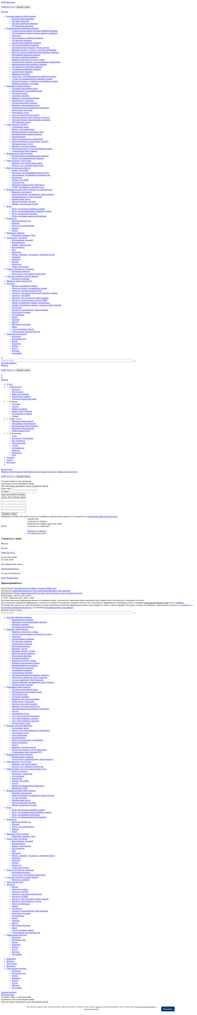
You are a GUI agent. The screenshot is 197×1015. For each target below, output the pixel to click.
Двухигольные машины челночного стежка (32, 634)
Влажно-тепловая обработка (19, 725)
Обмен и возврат (19, 409)
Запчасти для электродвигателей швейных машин (35, 293)
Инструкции (17, 392)
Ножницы (16, 252)
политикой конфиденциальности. (102, 516)
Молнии (15, 223)
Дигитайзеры (18, 776)
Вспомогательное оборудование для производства (29, 189)
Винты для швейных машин (25, 286)
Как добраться (18, 441)
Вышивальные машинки (23, 19)
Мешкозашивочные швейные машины (29, 64)
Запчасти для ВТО (20, 892)
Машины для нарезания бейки (26, 98)
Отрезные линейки (20, 96)
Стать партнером (40, 591)
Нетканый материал (21, 271)
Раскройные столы (20, 112)
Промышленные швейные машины (22, 28)
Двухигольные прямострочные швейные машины (34, 33)
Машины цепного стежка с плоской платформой (34, 50)
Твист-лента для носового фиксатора (29, 274)
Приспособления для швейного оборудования (33, 194)
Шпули (15, 322)
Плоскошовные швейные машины (27, 38)
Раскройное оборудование (18, 86)
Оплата (15, 406)
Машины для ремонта (22, 192)
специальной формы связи (156, 603)
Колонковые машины (21, 656)
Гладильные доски (20, 127)
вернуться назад (38, 533)
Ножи (14, 327)
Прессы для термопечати (23, 129)
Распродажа (6, 469)
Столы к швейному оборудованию (27, 680)
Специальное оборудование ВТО (27, 752)
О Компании (15, 433)
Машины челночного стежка (25, 632)
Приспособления (19, 742)
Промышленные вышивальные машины (30, 156)
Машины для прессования (24, 146)
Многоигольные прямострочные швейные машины (35, 52)
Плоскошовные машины (23, 639)
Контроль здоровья (20, 278)
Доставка (16, 404)
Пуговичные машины (22, 40)
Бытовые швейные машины (19, 617)
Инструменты (18, 247)
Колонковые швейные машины (26, 55)
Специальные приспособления (26, 331)
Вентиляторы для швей (22, 240)
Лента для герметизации (23, 226)
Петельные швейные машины (25, 45)
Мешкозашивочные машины (25, 665)
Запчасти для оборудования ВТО (27, 290)
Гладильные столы (20, 733)
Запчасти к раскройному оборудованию (30, 310)
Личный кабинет (9, 363)
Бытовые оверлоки (20, 21)
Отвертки (16, 257)
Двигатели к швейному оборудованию (29, 677)
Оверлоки (16, 35)
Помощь (13, 401)
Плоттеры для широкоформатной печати (30, 173)
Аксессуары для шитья (16, 238)
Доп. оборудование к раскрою (25, 721)
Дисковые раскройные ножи (25, 88)
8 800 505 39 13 (8, 7)
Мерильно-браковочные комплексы (28, 185)
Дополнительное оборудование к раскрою (31, 120)
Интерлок (16, 336)
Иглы (8, 206)
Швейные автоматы (21, 74)
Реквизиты (17, 453)
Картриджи (17, 177)
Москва (4, 365)
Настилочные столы (21, 122)
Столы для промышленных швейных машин (32, 79)
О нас (14, 436)
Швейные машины (20, 624)
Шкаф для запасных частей (24, 805)
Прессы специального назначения (27, 139)
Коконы (15, 228)
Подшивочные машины (23, 668)
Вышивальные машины (23, 620)
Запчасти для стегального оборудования (30, 298)
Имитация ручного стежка (24, 660)
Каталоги (16, 389)
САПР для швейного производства (28, 187)
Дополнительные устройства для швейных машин (35, 81)
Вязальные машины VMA (24, 235)
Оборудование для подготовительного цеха (26, 769)
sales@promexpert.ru (10, 569)
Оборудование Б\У (14, 882)
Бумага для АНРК (20, 170)
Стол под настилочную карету (26, 115)
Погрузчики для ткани (22, 110)
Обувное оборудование (22, 685)
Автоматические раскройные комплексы (30, 108)
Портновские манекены (23, 26)
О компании (17, 591)
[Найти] (135, 613)
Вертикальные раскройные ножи (27, 91)
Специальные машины (22, 71)
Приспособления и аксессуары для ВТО (30, 141)
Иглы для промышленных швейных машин (32, 211)
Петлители (17, 307)
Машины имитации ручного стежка (28, 59)
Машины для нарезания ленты (26, 105)
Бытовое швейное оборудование (21, 16)
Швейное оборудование (23, 421)
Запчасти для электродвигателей (27, 894)
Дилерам (10, 457)
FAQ (14, 455)
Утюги (15, 745)
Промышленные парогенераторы (27, 134)
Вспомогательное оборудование (21, 790)
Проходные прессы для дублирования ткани (32, 148)
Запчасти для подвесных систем (26, 901)
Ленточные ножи (20, 93)
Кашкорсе (16, 343)
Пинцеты (16, 259)
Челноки (16, 319)
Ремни (15, 317)
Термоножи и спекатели (23, 100)
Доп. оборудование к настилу (25, 718)
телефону (180, 603)
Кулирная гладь (19, 339)
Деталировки (52, 593)
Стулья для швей (19, 798)
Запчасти (10, 283)
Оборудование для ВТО (17, 124)
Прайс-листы (16, 419)
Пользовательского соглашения (58, 607)
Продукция (11, 963)
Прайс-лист (51, 588)
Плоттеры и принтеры (22, 774)
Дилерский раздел (74, 593)
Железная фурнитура (21, 221)
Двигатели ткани (19, 889)
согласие (98, 1007)
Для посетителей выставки (24, 399)
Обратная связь (19, 443)
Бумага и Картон (19, 771)
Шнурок (15, 351)
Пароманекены (19, 136)
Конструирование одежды (18, 168)
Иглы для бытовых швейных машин (28, 209)
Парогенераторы (19, 735)
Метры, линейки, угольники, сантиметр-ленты (33, 254)
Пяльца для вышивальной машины (28, 158)
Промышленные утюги (22, 144)
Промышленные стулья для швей (27, 197)
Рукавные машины (20, 658)
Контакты (10, 462)
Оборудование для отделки (18, 161)
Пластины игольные (21, 312)
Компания (11, 959)
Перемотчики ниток (21, 199)
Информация (16, 387)
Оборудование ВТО (21, 431)
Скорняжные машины (22, 670)
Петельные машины (21, 646)
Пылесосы (16, 264)
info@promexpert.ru (9, 578)
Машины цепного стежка (23, 651)
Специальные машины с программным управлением (36, 62)
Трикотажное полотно (16, 334)
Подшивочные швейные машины (27, 67)
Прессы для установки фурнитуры (27, 165)
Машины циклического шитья (26, 663)
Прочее (15, 262)
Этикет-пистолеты (20, 266)
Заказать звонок (23, 7)
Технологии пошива (21, 396)
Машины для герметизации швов (27, 163)
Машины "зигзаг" (20, 648)
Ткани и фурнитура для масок (20, 269)
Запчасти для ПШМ (21, 295)
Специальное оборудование (24, 151)
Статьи (15, 445)
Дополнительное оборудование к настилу (31, 117)
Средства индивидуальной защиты (22, 276)
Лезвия (15, 906)
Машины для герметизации (24, 764)
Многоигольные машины (23, 653)
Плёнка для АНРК (20, 180)
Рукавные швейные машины (25, 57)
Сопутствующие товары (23, 329)
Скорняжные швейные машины (26, 69)
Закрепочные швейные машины (26, 43)
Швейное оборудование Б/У (19, 281)
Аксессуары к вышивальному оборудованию (32, 759)
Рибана (15, 346)
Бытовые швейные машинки (25, 23)
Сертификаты (18, 448)
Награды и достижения (22, 438)
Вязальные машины (15, 233)
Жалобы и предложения (59, 591)
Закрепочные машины (22, 644)
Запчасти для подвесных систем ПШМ (29, 300)
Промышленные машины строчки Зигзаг (30, 47)
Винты (15, 887)
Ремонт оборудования (22, 411)
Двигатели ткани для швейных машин (29, 288)
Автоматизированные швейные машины (30, 675)
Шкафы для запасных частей (25, 204)
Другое (15, 711)
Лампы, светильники (21, 245)
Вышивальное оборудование (19, 153)
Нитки (15, 230)
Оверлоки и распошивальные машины (29, 622)
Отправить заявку (9, 514)
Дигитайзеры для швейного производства (31, 175)
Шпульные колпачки (21, 324)
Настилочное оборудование (24, 103)
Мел (14, 250)
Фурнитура (11, 218)
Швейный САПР (19, 788)
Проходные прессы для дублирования (29, 750)
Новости (16, 450)
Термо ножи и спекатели (23, 701)
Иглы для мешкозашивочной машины (29, 216)
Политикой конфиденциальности (16, 607)
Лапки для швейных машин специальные (31, 303)
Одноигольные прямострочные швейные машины (35, 31)
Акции (9, 460)
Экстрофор (17, 353)
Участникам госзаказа (22, 413)
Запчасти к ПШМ (20, 896)
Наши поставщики (20, 394)
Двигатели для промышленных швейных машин (34, 76)
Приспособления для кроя (24, 201)
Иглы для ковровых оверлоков (26, 814)
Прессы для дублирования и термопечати (31, 730)
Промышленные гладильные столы (28, 132)
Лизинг (15, 416)
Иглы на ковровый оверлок (24, 213)
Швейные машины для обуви (25, 83)
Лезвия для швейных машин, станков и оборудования (36, 305)
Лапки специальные (21, 904)
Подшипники (18, 315)
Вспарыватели (18, 242)
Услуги (9, 384)
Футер (15, 348)
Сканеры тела (18, 182)
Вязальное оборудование (23, 428)
